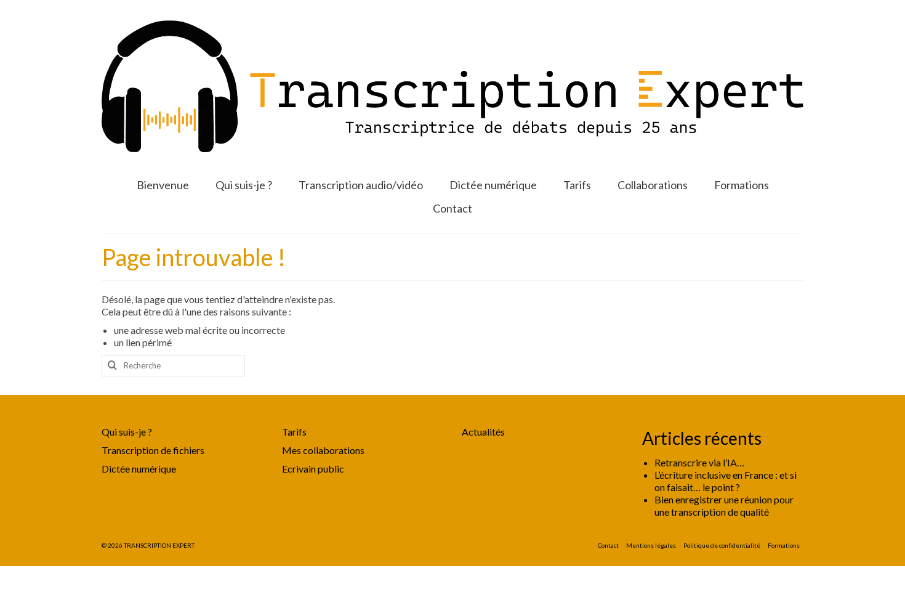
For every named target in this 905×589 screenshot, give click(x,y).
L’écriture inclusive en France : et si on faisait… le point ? (725, 481)
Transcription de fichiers (153, 450)
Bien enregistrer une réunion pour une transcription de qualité (724, 506)
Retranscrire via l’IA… (699, 462)
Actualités (483, 431)
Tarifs (294, 431)
